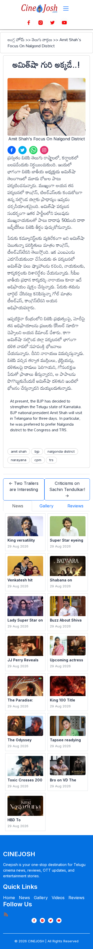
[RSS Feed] (5, 914)
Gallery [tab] (46, 505)
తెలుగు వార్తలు (42, 39)
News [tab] (17, 505)
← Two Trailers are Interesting (23, 486)
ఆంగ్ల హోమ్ (16, 39)
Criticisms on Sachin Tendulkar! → (67, 489)
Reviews (76, 897)
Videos (58, 897)
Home (9, 897)
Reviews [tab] (75, 505)
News (24, 897)
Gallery (41, 897)
